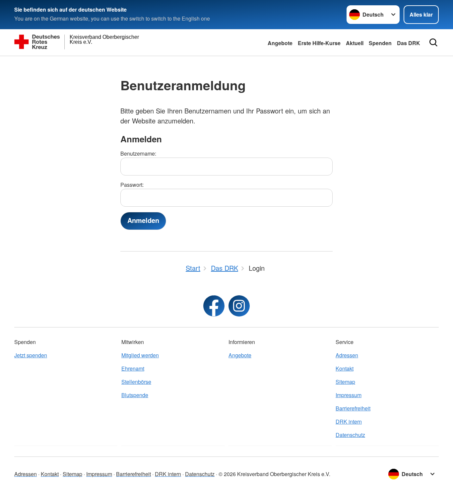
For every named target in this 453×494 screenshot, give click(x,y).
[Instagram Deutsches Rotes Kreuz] (239, 306)
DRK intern (349, 421)
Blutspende (134, 395)
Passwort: (132, 184)
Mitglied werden (140, 355)
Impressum (348, 395)
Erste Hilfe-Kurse (319, 43)
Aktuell (354, 43)
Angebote (280, 43)
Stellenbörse (136, 382)
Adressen (347, 355)
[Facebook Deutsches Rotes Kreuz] (214, 306)
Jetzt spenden (30, 355)
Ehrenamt (132, 368)
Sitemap (345, 382)
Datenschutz (350, 435)
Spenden (380, 43)
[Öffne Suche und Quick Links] (433, 42)
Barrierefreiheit (353, 408)
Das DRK (408, 43)
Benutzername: (138, 153)
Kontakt (345, 368)
